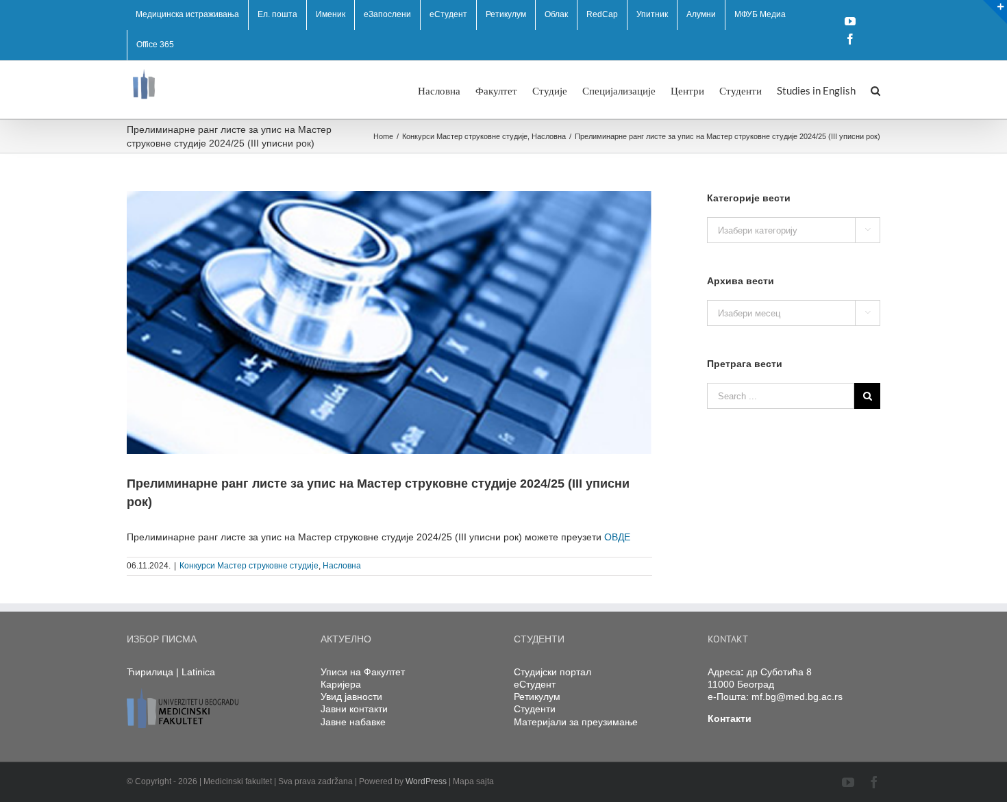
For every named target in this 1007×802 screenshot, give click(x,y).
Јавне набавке (353, 721)
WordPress (426, 781)
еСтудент (535, 684)
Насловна (342, 566)
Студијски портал (552, 671)
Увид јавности (351, 696)
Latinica (198, 671)
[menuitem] (187, 15)
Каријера (341, 684)
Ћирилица (150, 671)
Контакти (729, 718)
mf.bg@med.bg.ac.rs (797, 696)
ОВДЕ (617, 536)
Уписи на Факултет (363, 671)
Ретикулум (537, 696)
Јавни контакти (354, 708)
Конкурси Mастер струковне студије (249, 566)
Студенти (535, 708)
